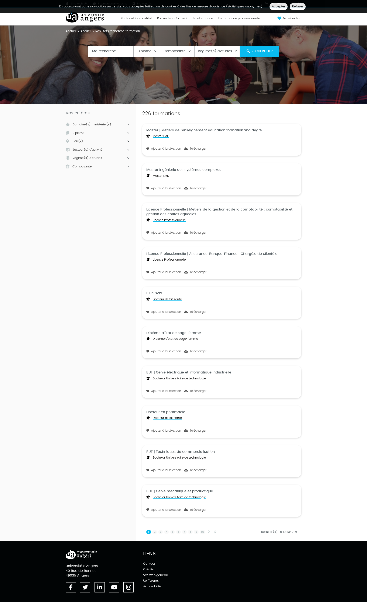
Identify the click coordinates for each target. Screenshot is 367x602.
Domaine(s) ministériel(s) (91, 124)
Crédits (148, 569)
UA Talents (151, 580)
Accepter (278, 6)
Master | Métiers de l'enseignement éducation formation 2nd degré (204, 130)
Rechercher (262, 51)
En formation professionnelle (239, 18)
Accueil (71, 31)
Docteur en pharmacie (165, 412)
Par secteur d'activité (172, 18)
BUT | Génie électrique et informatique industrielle (188, 372)
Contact (149, 563)
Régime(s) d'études (215, 51)
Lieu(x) (77, 141)
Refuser (297, 6)
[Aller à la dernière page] (214, 532)
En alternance (203, 18)
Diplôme (144, 51)
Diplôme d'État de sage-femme (173, 332)
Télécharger (198, 149)
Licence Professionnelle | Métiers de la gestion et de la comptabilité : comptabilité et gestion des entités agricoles (219, 212)
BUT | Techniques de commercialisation (180, 451)
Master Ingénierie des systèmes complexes (183, 169)
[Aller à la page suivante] (208, 532)
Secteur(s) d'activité (87, 150)
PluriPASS (154, 293)
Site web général (155, 575)
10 (202, 532)
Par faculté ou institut (136, 18)
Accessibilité (152, 586)
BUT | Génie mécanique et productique (179, 491)
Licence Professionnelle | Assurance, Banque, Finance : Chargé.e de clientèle (211, 253)
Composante (175, 51)
